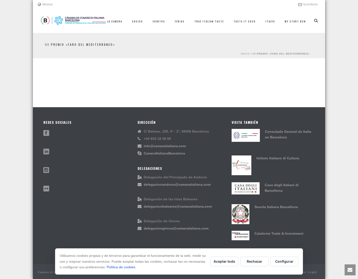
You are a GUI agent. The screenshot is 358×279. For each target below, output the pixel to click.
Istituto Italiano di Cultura (277, 158)
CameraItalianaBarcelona (164, 153)
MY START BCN (295, 21)
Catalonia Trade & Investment (278, 233)
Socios (137, 21)
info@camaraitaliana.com (165, 146)
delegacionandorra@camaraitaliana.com (177, 184)
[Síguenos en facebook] (46, 133)
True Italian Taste (209, 21)
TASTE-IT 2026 (245, 21)
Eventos (159, 21)
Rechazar (254, 261)
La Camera (114, 21)
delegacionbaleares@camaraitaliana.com (178, 206)
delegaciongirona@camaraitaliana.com (176, 228)
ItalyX (270, 21)
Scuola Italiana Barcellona (276, 207)
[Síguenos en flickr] (46, 189)
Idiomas (47, 4)
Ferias (180, 21)
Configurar (284, 261)
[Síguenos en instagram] (46, 170)
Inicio (245, 53)
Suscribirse (310, 4)
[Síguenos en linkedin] (46, 152)
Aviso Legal (306, 272)
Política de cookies (121, 267)
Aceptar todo (224, 261)
